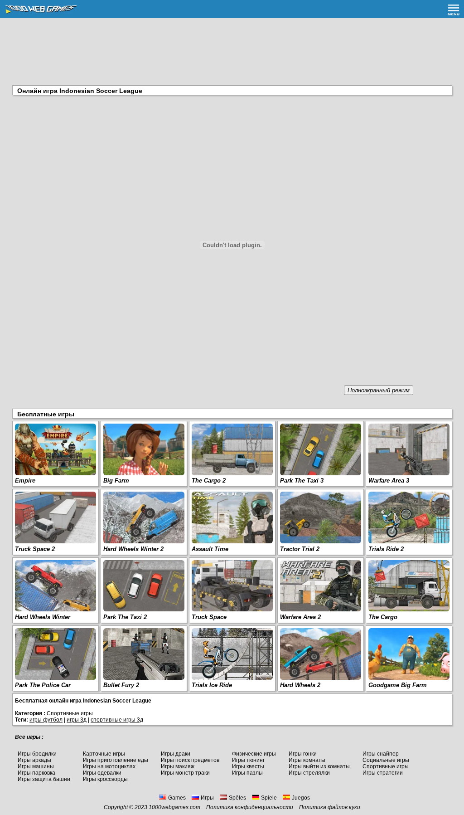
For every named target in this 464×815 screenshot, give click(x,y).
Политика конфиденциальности (249, 807)
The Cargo (382, 617)
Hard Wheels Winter (42, 617)
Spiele (269, 798)
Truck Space (209, 617)
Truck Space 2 (35, 549)
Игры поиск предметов (190, 760)
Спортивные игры (385, 766)
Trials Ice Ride (212, 685)
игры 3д (77, 720)
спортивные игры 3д (117, 720)
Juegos (301, 798)
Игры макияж (177, 766)
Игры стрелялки (309, 773)
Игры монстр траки (185, 773)
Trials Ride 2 (386, 549)
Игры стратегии (382, 773)
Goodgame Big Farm (397, 685)
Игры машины (36, 766)
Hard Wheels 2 (300, 685)
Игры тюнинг (248, 760)
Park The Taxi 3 (302, 480)
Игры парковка (36, 773)
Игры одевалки (102, 773)
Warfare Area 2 (300, 617)
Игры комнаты (307, 760)
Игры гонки (303, 754)
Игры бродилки (37, 754)
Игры (207, 798)
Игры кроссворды (105, 779)
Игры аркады (34, 760)
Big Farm (116, 480)
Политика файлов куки (329, 807)
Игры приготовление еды (115, 760)
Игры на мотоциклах (109, 766)
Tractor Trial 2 (299, 549)
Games (177, 798)
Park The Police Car (43, 685)
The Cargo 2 (209, 480)
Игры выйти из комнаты (319, 766)
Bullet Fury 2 (121, 685)
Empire (25, 480)
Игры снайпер (380, 754)
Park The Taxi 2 (125, 617)
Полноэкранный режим (379, 390)
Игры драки (175, 754)
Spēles (237, 798)
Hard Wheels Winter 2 (133, 549)
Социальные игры (385, 760)
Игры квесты (248, 766)
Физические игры (254, 754)
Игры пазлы (247, 773)
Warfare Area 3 (388, 480)
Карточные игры (104, 754)
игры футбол (46, 720)
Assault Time (210, 549)
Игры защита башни (44, 779)
